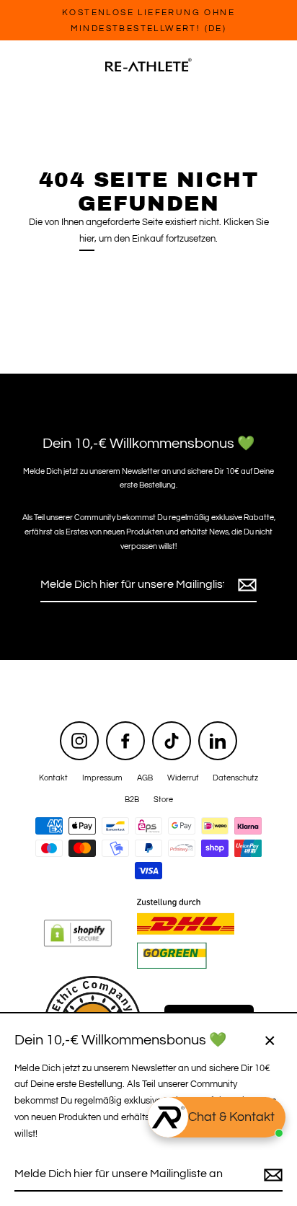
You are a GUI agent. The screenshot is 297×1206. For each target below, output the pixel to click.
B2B (132, 800)
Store (163, 800)
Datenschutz (235, 778)
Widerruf (182, 778)
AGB (145, 778)
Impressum (102, 778)
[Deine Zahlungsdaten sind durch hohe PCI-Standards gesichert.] (89, 932)
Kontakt (53, 778)
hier (86, 239)
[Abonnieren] (245, 585)
